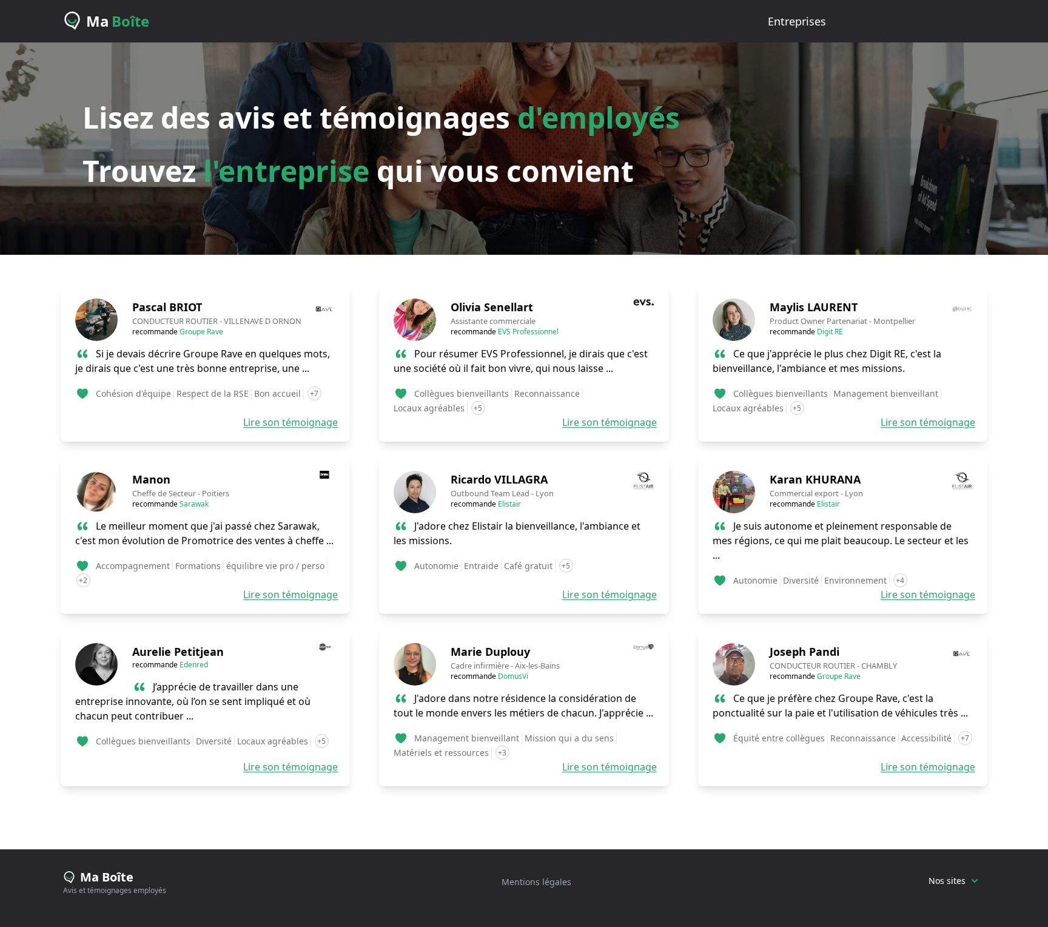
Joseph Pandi (804, 651)
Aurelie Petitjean (178, 651)
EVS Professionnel (528, 331)
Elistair (509, 504)
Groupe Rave (201, 331)
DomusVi (513, 676)
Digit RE (830, 331)
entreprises (797, 21)
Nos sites (947, 880)
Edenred (194, 664)
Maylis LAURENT (814, 307)
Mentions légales (536, 882)
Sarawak (194, 504)
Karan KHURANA (815, 479)
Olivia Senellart (492, 307)
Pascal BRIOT (167, 307)
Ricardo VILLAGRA (499, 479)
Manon (151, 479)
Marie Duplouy (490, 651)
